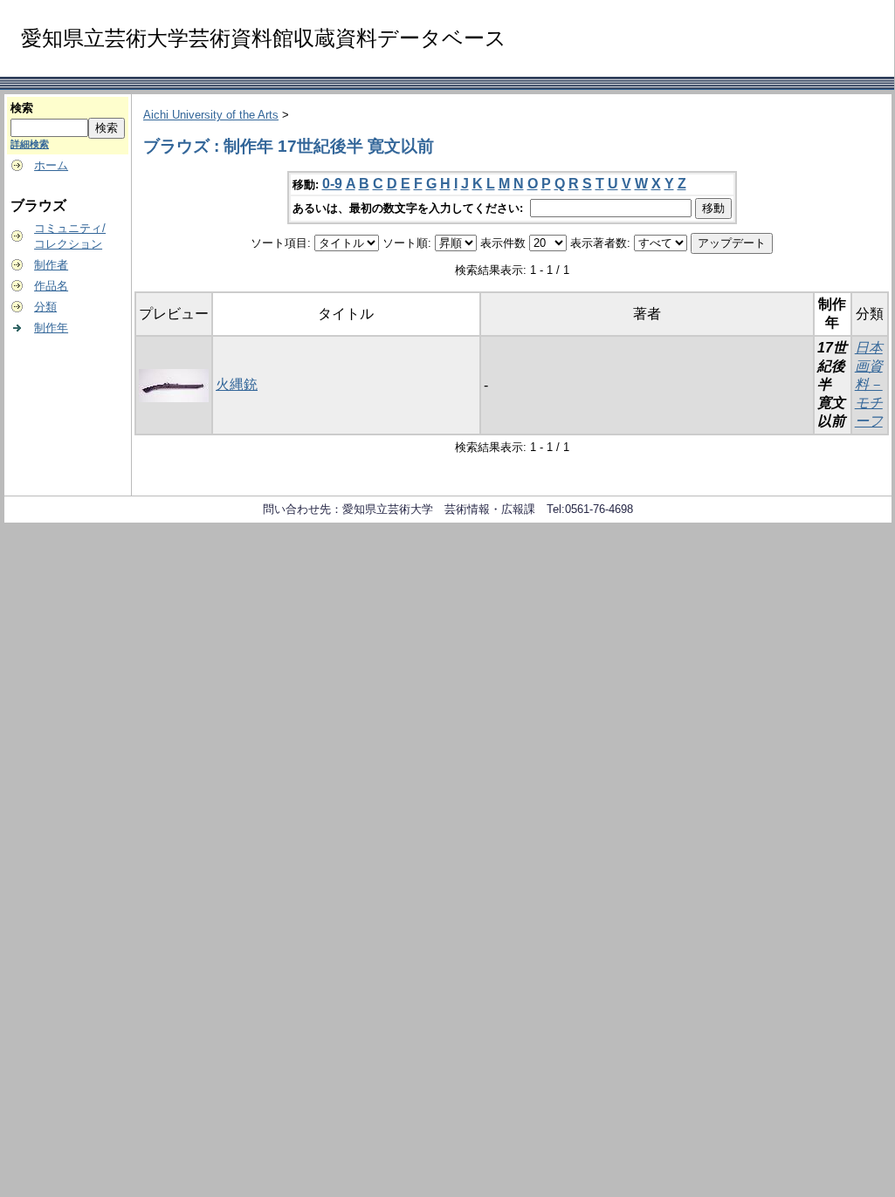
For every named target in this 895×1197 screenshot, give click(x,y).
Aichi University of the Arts (211, 114)
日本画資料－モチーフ (869, 384)
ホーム (51, 165)
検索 (21, 107)
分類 (45, 306)
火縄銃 (237, 384)
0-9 (332, 183)
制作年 (51, 327)
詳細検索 (29, 144)
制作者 (51, 264)
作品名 (51, 285)
